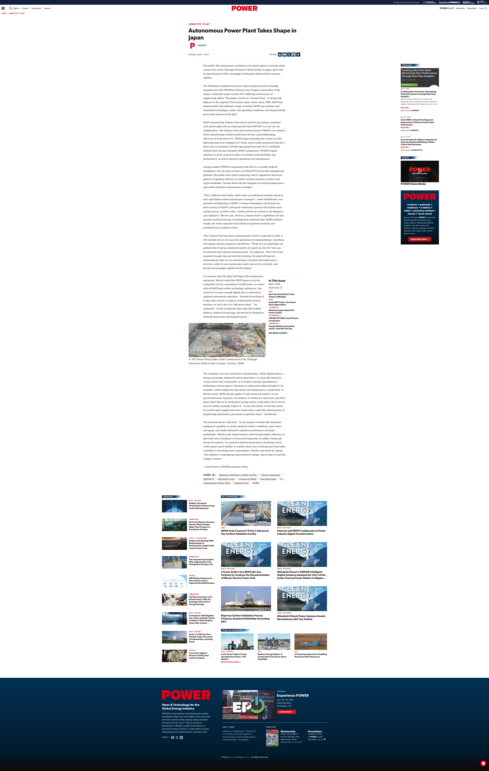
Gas (259, 651)
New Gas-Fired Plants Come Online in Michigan (282, 295)
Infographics (275, 315)
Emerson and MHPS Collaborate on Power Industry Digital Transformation (301, 532)
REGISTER (405, 108)
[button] (3, 8)
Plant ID (447, 8)
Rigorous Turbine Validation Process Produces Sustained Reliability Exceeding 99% (245, 618)
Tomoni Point (241, 483)
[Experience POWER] (449, 2)
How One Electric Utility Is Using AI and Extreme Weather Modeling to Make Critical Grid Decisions (419, 142)
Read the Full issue (230, 662)
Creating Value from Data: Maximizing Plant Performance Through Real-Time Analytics (418, 94)
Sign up (320, 739)
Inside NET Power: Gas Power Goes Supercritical (282, 303)
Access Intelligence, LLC (238, 757)
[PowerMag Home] (244, 8)
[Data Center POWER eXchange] (468, 2)
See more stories (278, 333)
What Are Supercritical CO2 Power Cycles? (281, 311)
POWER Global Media (413, 183)
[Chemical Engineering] (429, 2)
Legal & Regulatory (198, 538)
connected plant (247, 479)
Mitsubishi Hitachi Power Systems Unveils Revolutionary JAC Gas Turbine (301, 617)
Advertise (460, 8)
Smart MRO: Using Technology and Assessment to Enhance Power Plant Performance (417, 122)
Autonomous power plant (216, 483)
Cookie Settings (229, 739)
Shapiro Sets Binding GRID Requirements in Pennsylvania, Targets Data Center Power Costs (201, 544)
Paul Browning (268, 479)
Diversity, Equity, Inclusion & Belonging (238, 737)
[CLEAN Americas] (482, 2)
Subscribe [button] (471, 8)
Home (4, 13)
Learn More (285, 711)
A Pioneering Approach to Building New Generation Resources (310, 655)
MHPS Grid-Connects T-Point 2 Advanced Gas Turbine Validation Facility (245, 532)
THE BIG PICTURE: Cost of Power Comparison (283, 319)
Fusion (192, 650)
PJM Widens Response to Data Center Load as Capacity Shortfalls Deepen (201, 580)
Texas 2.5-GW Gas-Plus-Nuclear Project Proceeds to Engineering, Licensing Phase (201, 638)
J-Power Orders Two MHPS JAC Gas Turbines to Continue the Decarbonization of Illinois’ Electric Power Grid (245, 574)
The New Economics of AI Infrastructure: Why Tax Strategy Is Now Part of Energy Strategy (200, 600)
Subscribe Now (418, 239)
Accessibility (243, 739)
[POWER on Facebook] (173, 737)
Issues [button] (47, 8)
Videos (405, 158)
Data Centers (195, 501)
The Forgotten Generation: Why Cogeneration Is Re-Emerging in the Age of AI (201, 561)
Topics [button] (16, 8)
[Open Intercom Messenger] (483, 763)
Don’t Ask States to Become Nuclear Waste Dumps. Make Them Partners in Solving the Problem (201, 526)
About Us (250, 731)
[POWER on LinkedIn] (181, 737)
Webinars (407, 65)
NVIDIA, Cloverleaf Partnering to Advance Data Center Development (202, 505)
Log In (482, 8)
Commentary (274, 323)
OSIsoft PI (208, 479)
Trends (192, 575)
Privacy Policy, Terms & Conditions (236, 734)
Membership (238, 731)
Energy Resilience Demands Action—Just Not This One (282, 327)
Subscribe (296, 742)
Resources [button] (36, 8)
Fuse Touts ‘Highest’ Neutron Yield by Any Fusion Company (199, 655)
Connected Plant (17, 13)
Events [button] (25, 8)
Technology (274, 307)
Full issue (274, 287)
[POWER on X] (177, 737)
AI (281, 479)
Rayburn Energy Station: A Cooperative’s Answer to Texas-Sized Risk (272, 656)
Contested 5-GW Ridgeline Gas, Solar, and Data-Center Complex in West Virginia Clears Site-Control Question (202, 620)
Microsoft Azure (226, 479)
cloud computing (270, 475)
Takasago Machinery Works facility (238, 475)
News (271, 291)
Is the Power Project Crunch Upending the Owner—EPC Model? (234, 656)
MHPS (256, 483)
